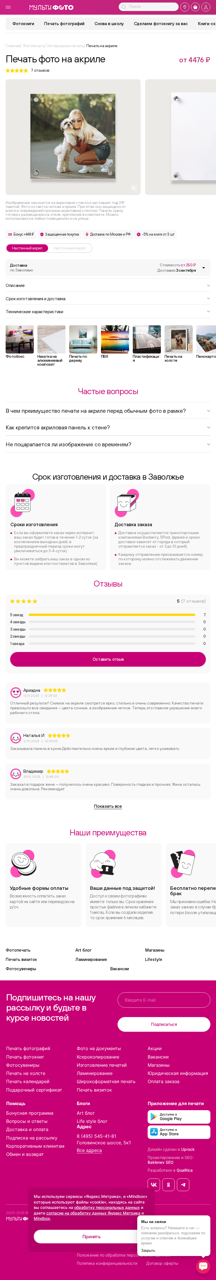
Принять (91, 1236)
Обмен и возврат (25, 1154)
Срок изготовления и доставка (36, 298)
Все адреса (89, 1150)
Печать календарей (28, 1081)
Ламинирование (91, 959)
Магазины (154, 950)
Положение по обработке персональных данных (123, 1255)
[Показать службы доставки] (203, 268)
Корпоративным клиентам (35, 1146)
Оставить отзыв (108, 659)
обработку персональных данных (107, 1207)
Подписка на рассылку (31, 1138)
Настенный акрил (27, 248)
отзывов (40, 70)
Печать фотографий (64, 23)
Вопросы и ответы (27, 1121)
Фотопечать (18, 950)
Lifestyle (153, 959)
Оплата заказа (163, 1081)
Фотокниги (23, 23)
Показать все (108, 806)
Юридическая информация (178, 1073)
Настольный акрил (70, 248)
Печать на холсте (25, 1073)
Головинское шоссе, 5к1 (104, 1142)
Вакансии (119, 968)
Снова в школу (109, 23)
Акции (155, 1048)
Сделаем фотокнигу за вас (161, 23)
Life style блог (92, 1121)
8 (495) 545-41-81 (96, 1136)
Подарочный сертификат (34, 1090)
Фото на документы (99, 1048)
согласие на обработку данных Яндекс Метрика (93, 1213)
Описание (15, 285)
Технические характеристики (34, 311)
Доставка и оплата (27, 1129)
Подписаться (164, 1024)
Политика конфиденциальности (107, 1263)
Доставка (21, 267)
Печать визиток (21, 959)
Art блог (83, 950)
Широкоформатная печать (106, 1081)
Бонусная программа (29, 1113)
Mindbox (42, 1218)
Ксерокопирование (98, 1057)
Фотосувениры (21, 968)
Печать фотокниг (25, 1057)
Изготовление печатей (102, 1065)
